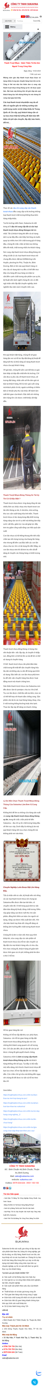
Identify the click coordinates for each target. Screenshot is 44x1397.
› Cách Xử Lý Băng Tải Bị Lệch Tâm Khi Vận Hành (18, 1208)
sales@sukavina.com (10, 1358)
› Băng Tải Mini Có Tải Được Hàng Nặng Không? (18, 1205)
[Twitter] (10, 1189)
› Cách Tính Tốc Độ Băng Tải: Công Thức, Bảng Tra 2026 (21, 1218)
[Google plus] (7, 1189)
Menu (12, 27)
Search (36, 21)
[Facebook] (4, 1189)
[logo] (22, 7)
